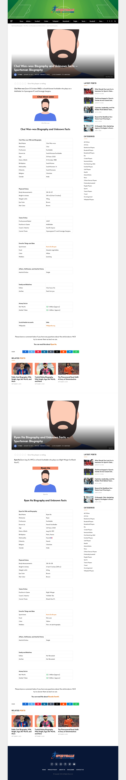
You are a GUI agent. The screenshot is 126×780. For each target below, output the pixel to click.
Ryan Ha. (54, 344)
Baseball (92, 21)
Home (21, 21)
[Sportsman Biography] (63, 9)
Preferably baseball (89, 183)
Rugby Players (88, 186)
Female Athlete (88, 161)
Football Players (88, 166)
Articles (86, 145)
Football (37, 21)
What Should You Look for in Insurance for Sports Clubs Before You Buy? (104, 90)
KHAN (20, 74)
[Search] (115, 21)
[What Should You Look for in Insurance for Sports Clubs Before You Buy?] (88, 91)
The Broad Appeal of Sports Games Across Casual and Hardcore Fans (104, 99)
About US (62, 769)
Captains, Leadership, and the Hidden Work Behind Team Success (104, 109)
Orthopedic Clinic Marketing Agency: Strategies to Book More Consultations (104, 127)
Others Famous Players (90, 180)
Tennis (83, 21)
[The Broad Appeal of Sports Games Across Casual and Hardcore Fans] (88, 100)
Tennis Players (88, 191)
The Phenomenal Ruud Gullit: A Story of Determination (68, 378)
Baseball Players (88, 150)
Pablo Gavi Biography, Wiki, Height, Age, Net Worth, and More (22, 379)
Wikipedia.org (50, 326)
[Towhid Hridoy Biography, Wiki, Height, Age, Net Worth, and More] (45, 369)
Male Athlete (87, 175)
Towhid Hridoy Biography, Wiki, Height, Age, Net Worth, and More (45, 379)
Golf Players (87, 169)
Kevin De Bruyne (51, 247)
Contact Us (80, 769)
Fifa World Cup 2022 (89, 164)
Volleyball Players (89, 199)
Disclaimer (70, 769)
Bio (85, 156)
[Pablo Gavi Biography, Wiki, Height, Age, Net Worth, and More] (22, 369)
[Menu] (11, 21)
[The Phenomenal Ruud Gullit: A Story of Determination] (68, 369)
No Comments (57, 74)
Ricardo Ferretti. (53, 696)
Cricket (46, 21)
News (100, 21)
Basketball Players (89, 153)
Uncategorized (88, 197)
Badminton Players (89, 147)
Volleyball (55, 21)
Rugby (75, 21)
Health (86, 172)
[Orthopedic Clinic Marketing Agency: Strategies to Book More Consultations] (88, 128)
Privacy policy (52, 769)
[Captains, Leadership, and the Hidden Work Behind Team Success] (88, 109)
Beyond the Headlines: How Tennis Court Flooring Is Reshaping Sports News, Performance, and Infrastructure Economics (103, 118)
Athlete (28, 21)
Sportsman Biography (17, 25)
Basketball (66, 21)
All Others (87, 142)
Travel (85, 194)
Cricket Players (88, 158)
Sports (86, 188)
